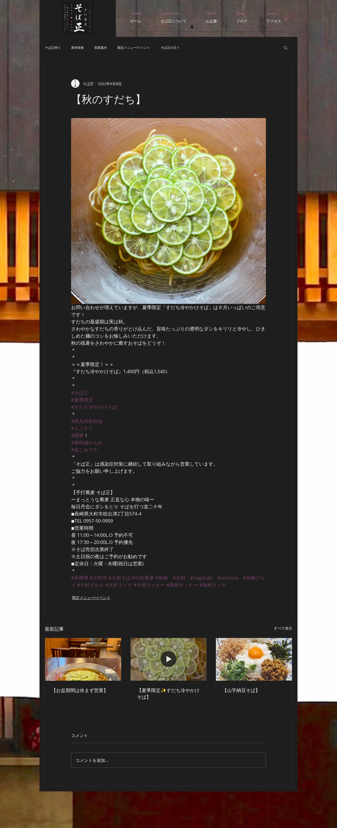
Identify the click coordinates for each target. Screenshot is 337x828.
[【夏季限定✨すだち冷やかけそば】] (169, 659)
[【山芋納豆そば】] (254, 659)
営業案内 (100, 47)
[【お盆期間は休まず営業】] (83, 659)
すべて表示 (283, 628)
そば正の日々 (170, 47)
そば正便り (53, 47)
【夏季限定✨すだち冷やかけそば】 (168, 693)
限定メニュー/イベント (133, 47)
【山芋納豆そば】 (241, 690)
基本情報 (77, 47)
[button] (285, 47)
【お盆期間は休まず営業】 (79, 690)
